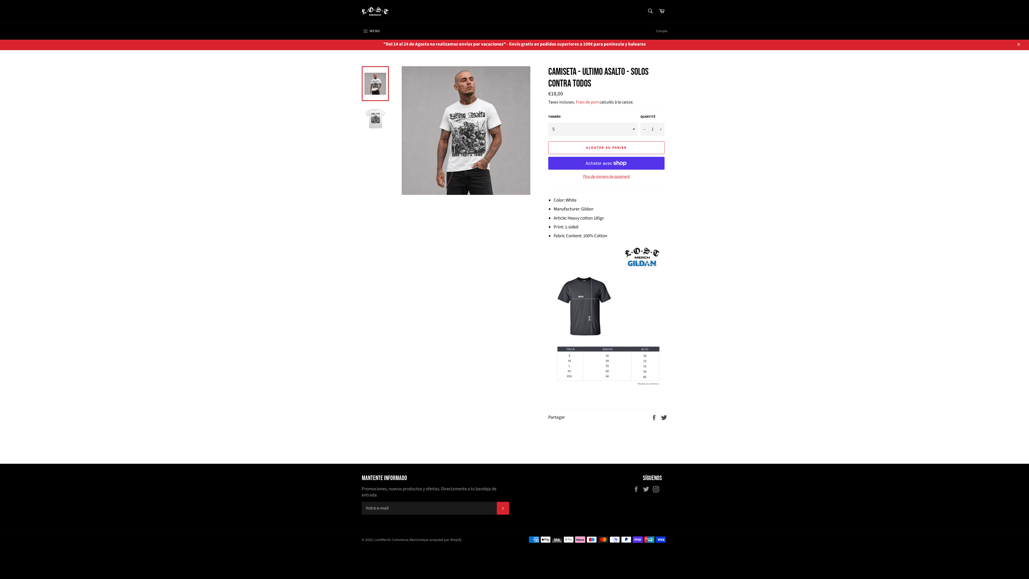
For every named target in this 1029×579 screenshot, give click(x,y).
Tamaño (554, 117)
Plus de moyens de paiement (606, 176)
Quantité (647, 117)
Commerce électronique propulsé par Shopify (426, 539)
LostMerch (382, 539)
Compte (661, 31)
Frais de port (587, 102)
